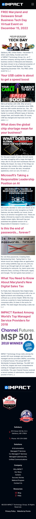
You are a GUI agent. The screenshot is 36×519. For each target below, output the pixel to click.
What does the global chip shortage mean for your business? (17, 128)
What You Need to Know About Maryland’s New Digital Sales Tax (17, 282)
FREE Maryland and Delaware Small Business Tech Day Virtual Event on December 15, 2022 (14, 20)
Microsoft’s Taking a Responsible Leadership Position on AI (17, 179)
